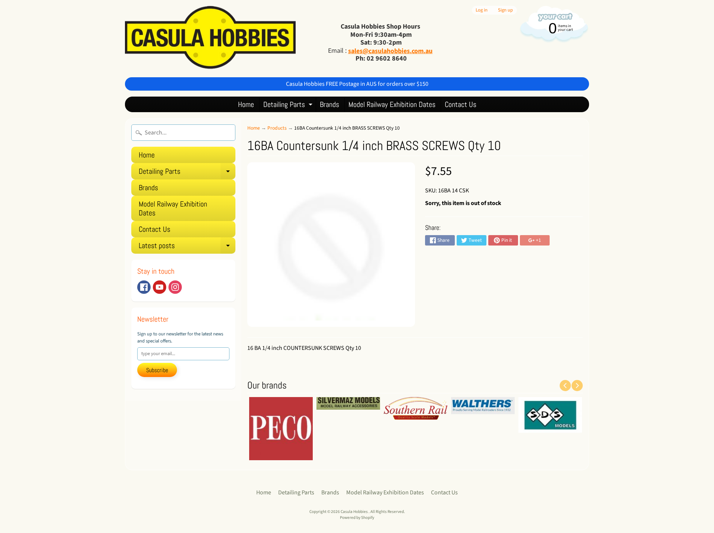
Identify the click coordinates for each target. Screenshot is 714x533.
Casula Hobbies (355, 511)
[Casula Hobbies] (210, 38)
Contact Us (460, 104)
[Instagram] (175, 287)
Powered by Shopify (357, 517)
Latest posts (187, 247)
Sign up (505, 10)
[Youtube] (159, 287)
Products (277, 127)
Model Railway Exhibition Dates (391, 104)
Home (246, 104)
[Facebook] (144, 287)
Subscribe (157, 370)
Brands (329, 104)
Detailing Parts (288, 106)
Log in (482, 10)
